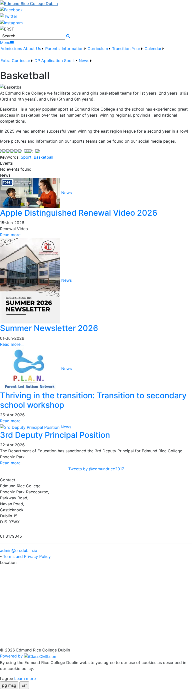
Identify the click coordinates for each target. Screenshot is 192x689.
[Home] (96, 3)
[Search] (68, 36)
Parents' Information (64, 48)
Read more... (12, 234)
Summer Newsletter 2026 (49, 328)
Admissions (11, 48)
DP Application (48, 60)
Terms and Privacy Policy (27, 556)
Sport (26, 157)
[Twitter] (8, 15)
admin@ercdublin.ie (18, 550)
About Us (32, 48)
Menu (5, 42)
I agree (6, 678)
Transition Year (126, 48)
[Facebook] (11, 9)
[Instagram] (11, 22)
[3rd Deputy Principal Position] (30, 426)
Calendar (153, 48)
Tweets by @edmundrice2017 (96, 468)
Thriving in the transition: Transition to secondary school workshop (93, 400)
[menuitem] (11, 52)
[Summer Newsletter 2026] (30, 280)
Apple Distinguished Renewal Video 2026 (78, 213)
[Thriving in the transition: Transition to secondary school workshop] (30, 368)
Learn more (25, 678)
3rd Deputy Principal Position (55, 435)
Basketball (43, 157)
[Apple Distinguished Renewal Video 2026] (30, 192)
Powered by (12, 655)
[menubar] (96, 58)
